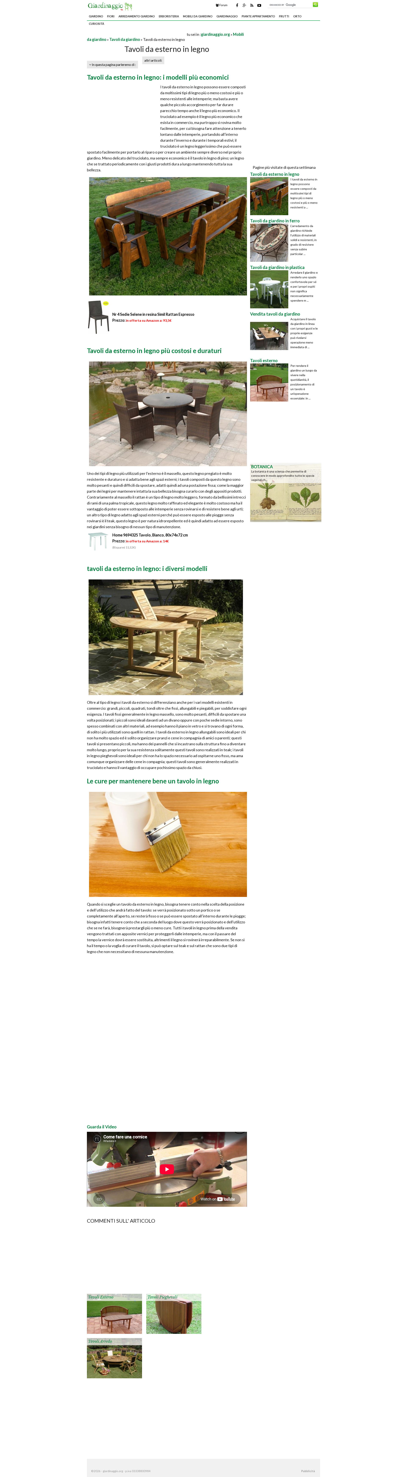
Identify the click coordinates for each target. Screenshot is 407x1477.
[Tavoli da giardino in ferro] (270, 243)
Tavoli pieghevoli (162, 1297)
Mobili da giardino (197, 16)
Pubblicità (308, 1471)
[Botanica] (285, 492)
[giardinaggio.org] (111, 6)
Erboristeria (169, 16)
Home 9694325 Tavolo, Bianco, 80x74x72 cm (150, 535)
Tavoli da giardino (124, 39)
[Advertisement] (136, 34)
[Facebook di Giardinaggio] (237, 5)
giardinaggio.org (215, 34)
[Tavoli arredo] (114, 1357)
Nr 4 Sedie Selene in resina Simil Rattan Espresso (153, 314)
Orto (297, 16)
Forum (223, 5)
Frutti (284, 16)
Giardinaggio (227, 16)
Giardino (96, 16)
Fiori (110, 16)
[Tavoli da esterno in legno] (270, 196)
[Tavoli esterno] (114, 1313)
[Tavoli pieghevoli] (173, 1313)
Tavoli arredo (100, 1341)
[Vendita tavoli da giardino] (270, 336)
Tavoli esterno (100, 1297)
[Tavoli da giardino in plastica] (270, 289)
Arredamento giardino (136, 16)
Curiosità (96, 23)
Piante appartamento (258, 16)
